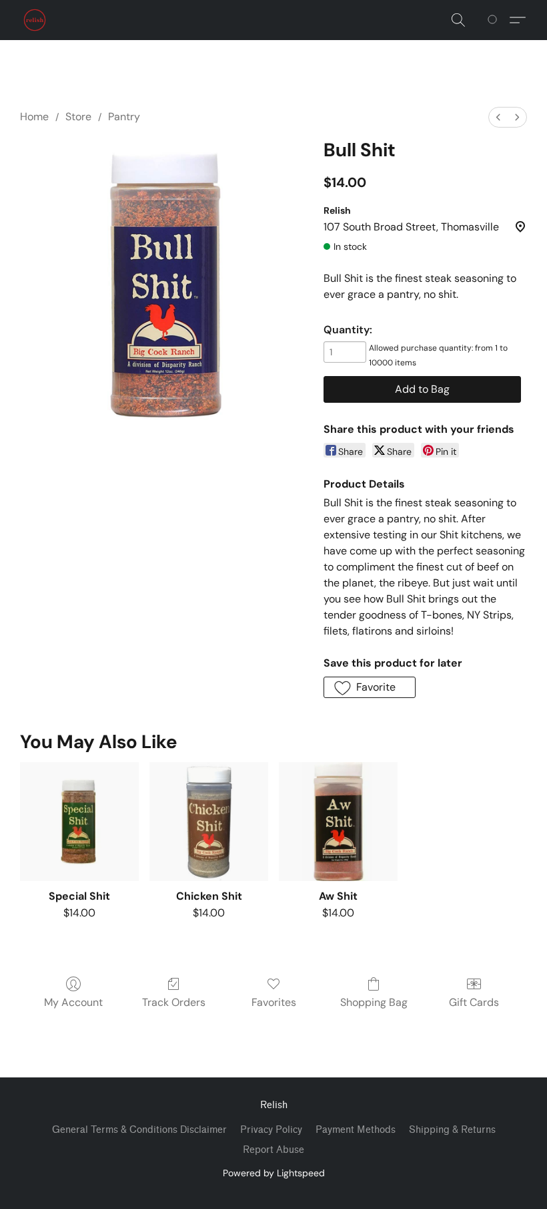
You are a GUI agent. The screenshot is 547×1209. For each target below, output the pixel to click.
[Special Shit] (79, 821)
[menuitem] (498, 117)
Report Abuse (273, 1150)
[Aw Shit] (338, 821)
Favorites (273, 1002)
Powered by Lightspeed (274, 1173)
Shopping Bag (374, 1002)
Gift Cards (474, 1002)
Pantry (124, 117)
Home (34, 117)
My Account (73, 1002)
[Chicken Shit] (208, 821)
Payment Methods (356, 1130)
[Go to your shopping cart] (495, 20)
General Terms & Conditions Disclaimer (139, 1130)
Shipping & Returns (452, 1130)
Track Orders (173, 1002)
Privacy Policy (271, 1130)
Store (78, 117)
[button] (34, 20)
